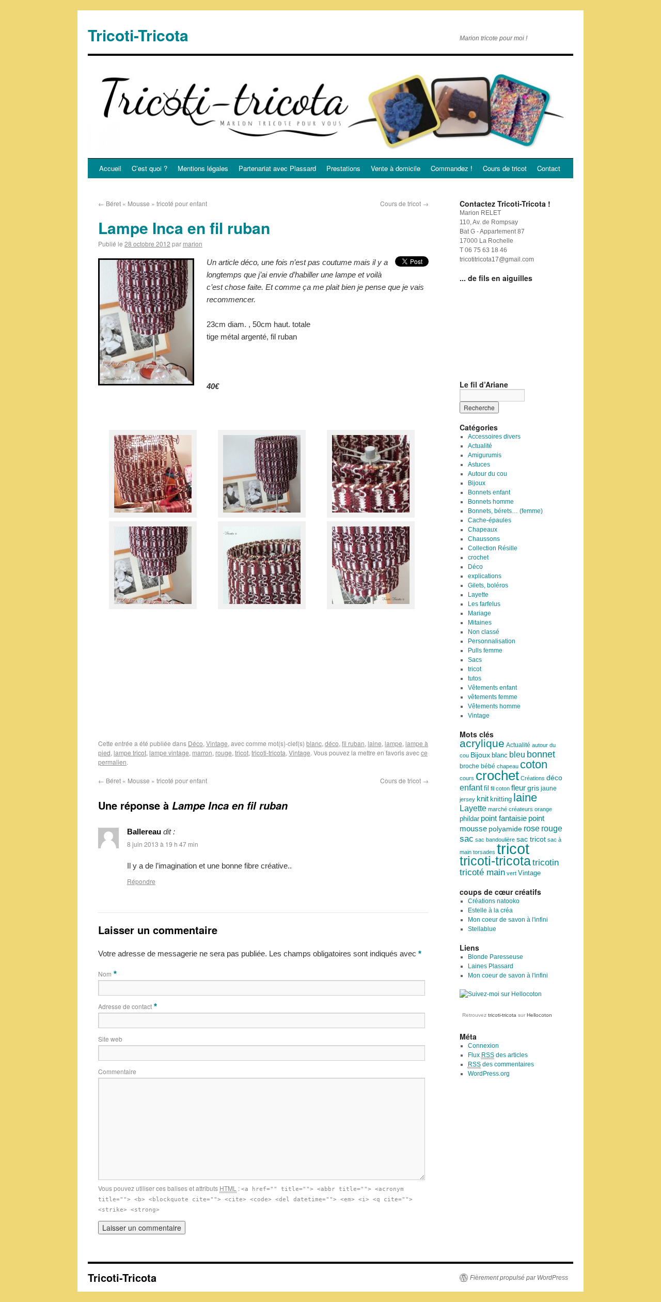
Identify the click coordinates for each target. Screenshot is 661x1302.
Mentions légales (203, 168)
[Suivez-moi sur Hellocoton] (501, 994)
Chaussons (484, 538)
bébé (488, 766)
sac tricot (531, 839)
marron (202, 752)
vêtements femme (492, 697)
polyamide (505, 829)
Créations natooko (494, 901)
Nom (105, 973)
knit (483, 799)
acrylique (482, 743)
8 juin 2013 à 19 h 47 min (162, 844)
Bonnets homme (491, 501)
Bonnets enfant (489, 492)
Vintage (217, 743)
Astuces (479, 464)
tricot (241, 752)
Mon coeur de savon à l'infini (508, 919)
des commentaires (501, 1064)
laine (375, 743)
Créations (533, 778)
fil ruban (353, 743)
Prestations (343, 168)
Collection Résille (492, 548)
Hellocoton (539, 1015)
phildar (469, 819)
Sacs (475, 659)
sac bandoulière (495, 839)
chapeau (507, 766)
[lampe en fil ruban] (153, 514)
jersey (467, 799)
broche (469, 766)
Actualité (480, 446)
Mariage (479, 613)
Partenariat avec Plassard (277, 168)
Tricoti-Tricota (138, 35)
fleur (518, 788)
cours (467, 778)
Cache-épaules (489, 520)
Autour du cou (487, 473)
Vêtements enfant (492, 687)
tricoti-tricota (268, 752)
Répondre (141, 881)
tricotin (545, 862)
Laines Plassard (490, 966)
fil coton (500, 788)
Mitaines (480, 622)
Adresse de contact (125, 1006)
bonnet (541, 754)
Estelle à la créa (490, 910)
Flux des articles (498, 1055)
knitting (501, 799)
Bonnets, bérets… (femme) (505, 511)
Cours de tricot (505, 168)
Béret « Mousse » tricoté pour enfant (152, 203)
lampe (393, 743)
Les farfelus (484, 604)
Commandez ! (452, 168)
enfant (471, 787)
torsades (484, 852)
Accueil (110, 168)
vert (511, 873)
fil (486, 788)
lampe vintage (169, 752)
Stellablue (482, 929)
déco (332, 743)
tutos (474, 678)
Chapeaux (482, 529)
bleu (517, 754)
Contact (548, 168)
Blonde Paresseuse (495, 956)
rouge (223, 752)
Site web (110, 1038)
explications (484, 576)
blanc (314, 743)
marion (192, 243)
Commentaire (117, 1071)
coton (533, 764)
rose (532, 828)
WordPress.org (489, 1073)
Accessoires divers (494, 436)
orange (543, 809)
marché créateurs (510, 809)
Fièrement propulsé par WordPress (519, 1277)
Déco (195, 743)
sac (467, 838)
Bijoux (476, 483)
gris (533, 788)
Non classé (483, 632)
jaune (549, 788)
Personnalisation (491, 641)
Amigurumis (484, 455)
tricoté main (482, 872)
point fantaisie (504, 818)
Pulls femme (485, 650)
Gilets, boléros (488, 585)
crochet (478, 557)
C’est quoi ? (149, 168)
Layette (478, 594)
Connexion (483, 1045)
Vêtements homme (494, 706)
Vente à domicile (395, 168)
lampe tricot (130, 752)
